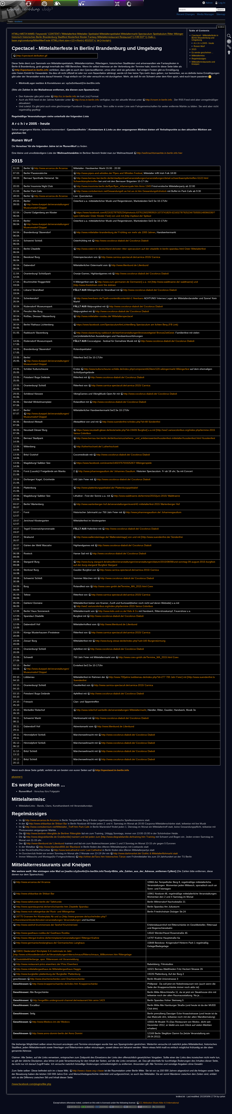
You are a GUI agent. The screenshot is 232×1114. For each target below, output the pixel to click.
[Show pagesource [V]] (229, 36)
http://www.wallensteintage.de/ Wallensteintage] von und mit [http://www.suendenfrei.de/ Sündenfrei (129, 537)
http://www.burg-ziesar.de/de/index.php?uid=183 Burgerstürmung (130, 640)
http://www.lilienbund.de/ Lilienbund (45, 843)
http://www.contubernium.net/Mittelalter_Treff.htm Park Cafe (57, 826)
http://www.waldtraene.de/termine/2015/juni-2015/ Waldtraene (147, 495)
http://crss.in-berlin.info (87, 99)
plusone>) (17, 776)
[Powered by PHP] (102, 1107)
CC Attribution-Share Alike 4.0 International (159, 1103)
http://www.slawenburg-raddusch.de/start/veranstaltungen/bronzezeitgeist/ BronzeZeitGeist (125, 332)
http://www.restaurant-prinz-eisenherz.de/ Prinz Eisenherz (47, 964)
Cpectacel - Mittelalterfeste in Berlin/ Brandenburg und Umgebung (205, 37)
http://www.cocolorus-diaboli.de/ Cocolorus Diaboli (121, 240)
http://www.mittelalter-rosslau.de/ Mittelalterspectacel (104, 316)
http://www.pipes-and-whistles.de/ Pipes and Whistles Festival (109, 173)
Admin (209, 2)
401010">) (90, 40)
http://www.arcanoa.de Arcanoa (51, 168)
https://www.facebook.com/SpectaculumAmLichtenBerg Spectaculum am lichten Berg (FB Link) (127, 324)
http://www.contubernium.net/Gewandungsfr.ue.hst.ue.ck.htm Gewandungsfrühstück (121, 191)
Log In (221, 2)
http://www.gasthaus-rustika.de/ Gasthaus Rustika (42, 933)
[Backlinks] (229, 47)
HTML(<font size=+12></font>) (67, 40)
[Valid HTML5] (116, 1107)
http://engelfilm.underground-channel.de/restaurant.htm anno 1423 (69, 1000)
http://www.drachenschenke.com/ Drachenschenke (57, 979)
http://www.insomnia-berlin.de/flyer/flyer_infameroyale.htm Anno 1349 (113, 186)
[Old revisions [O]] (229, 41)
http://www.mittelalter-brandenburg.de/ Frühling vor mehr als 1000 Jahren (115, 232)
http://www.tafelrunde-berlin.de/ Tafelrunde (39, 901)
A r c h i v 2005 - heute (204, 43)
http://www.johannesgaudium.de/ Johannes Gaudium (106, 471)
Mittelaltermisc (198, 55)
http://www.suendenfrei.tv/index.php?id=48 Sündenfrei (131, 421)
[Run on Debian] (144, 1107)
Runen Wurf (199, 46)
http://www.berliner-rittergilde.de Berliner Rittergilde (53, 833)
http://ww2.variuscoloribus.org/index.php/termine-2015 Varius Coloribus (114, 606)
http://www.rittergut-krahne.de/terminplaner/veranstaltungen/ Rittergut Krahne (57, 937)
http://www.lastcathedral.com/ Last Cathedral (78, 850)
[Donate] (88, 1107)
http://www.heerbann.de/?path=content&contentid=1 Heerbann (110, 298)
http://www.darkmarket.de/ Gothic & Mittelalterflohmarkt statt (145, 853)
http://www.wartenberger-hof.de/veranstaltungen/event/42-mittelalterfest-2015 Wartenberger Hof (128, 504)
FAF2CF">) (141, 37)
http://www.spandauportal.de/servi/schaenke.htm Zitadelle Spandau (52, 906)
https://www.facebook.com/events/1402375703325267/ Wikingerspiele (114, 463)
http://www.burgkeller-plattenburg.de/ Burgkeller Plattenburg (48, 974)
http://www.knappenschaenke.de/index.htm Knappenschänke (65, 983)
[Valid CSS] (130, 1107)
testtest (18, 21)
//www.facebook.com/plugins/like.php (31, 1084)
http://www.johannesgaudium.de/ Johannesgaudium (153, 512)
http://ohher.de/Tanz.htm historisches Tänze (102, 856)
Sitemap (220, 14)
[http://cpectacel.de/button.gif (31, 55)
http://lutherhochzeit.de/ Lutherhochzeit (97, 446)
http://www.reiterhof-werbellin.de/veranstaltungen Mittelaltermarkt (111, 710)
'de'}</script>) (103, 40)
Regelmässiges (199, 58)
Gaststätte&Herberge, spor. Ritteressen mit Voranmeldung (47, 959)
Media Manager (205, 14)
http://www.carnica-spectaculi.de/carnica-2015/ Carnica (130, 257)
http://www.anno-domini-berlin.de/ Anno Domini (57, 1033)
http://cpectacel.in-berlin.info (32, 70)
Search (220, 9)
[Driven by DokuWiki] (158, 1107)
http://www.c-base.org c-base (88, 1070)
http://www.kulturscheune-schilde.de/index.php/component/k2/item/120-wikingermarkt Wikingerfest (136, 369)
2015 (194, 49)
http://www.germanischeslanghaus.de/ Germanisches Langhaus (50, 942)
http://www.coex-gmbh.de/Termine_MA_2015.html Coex (123, 586)
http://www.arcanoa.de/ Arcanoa (33, 882)
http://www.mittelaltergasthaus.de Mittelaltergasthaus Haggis (48, 969)
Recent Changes (186, 14)
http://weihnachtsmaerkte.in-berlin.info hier (159, 153)
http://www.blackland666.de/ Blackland (59, 846)
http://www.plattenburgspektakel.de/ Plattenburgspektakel (107, 487)
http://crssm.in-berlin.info (159, 99)
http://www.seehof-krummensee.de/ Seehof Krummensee (47, 924)
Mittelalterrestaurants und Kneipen (203, 63)
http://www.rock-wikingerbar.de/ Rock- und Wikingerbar (45, 911)
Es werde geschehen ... (202, 52)
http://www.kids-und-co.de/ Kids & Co (118, 611)
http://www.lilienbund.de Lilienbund (129, 265)
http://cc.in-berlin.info (65, 96)
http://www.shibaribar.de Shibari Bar (48, 823)
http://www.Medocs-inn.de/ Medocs (51, 1021)
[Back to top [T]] (229, 52)
